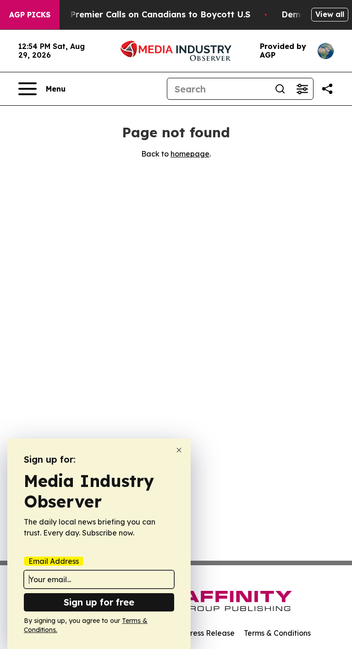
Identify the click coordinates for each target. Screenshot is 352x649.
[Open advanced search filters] (302, 88)
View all (329, 14)
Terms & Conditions (277, 633)
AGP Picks (29, 14)
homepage (189, 153)
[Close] (179, 450)
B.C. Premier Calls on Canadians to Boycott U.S (151, 14)
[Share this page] (327, 89)
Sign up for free (99, 602)
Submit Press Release (197, 633)
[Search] (280, 88)
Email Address (53, 561)
